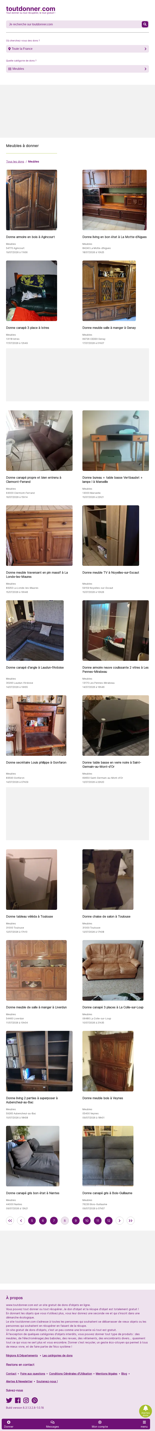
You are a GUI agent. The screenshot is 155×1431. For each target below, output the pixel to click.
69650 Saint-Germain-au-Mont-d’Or (102, 777)
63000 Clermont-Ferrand (20, 493)
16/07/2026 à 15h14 (17, 497)
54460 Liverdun (15, 1018)
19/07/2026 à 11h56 (17, 252)
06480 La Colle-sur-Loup (96, 1018)
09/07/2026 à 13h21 (17, 1208)
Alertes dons (145, 1414)
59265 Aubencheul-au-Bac (21, 1113)
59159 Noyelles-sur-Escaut (97, 587)
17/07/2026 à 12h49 (17, 343)
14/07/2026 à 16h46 (93, 687)
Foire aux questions (32, 1373)
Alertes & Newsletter (19, 1381)
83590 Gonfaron (15, 777)
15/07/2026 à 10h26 (93, 592)
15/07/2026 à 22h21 (93, 497)
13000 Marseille (91, 493)
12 (108, 1221)
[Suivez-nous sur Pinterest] (35, 1401)
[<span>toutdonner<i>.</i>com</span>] (30, 10)
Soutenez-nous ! (47, 1381)
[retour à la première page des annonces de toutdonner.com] (10, 1220)
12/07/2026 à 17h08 (93, 931)
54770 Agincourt (15, 248)
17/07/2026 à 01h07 (93, 343)
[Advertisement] (77, 111)
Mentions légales (106, 1373)
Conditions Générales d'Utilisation (70, 1373)
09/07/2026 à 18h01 (93, 1117)
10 (86, 1221)
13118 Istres (12, 339)
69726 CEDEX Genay (93, 339)
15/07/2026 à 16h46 (17, 592)
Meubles (18, 68)
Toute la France (22, 48)
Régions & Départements (22, 1355)
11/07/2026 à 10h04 (17, 1022)
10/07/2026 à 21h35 (93, 1022)
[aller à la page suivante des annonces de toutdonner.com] (119, 1220)
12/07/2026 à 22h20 (93, 782)
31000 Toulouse (15, 927)
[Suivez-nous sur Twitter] (9, 1401)
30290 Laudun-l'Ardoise (19, 682)
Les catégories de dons (58, 1355)
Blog (124, 1373)
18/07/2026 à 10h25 (93, 252)
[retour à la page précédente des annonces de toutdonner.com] (21, 1220)
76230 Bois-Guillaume (94, 1204)
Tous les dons (15, 161)
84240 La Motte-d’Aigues (96, 248)
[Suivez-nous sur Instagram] (26, 1401)
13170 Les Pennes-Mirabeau (98, 682)
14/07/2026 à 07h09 (17, 782)
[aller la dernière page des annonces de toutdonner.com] (130, 1220)
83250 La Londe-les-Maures (22, 587)
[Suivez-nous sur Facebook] (17, 1401)
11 (97, 1221)
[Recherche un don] (145, 24)
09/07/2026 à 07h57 (93, 1208)
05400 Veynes (90, 1113)
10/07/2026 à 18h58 (17, 1117)
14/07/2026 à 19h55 (17, 687)
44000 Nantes (14, 1204)
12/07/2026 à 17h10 (16, 931)
